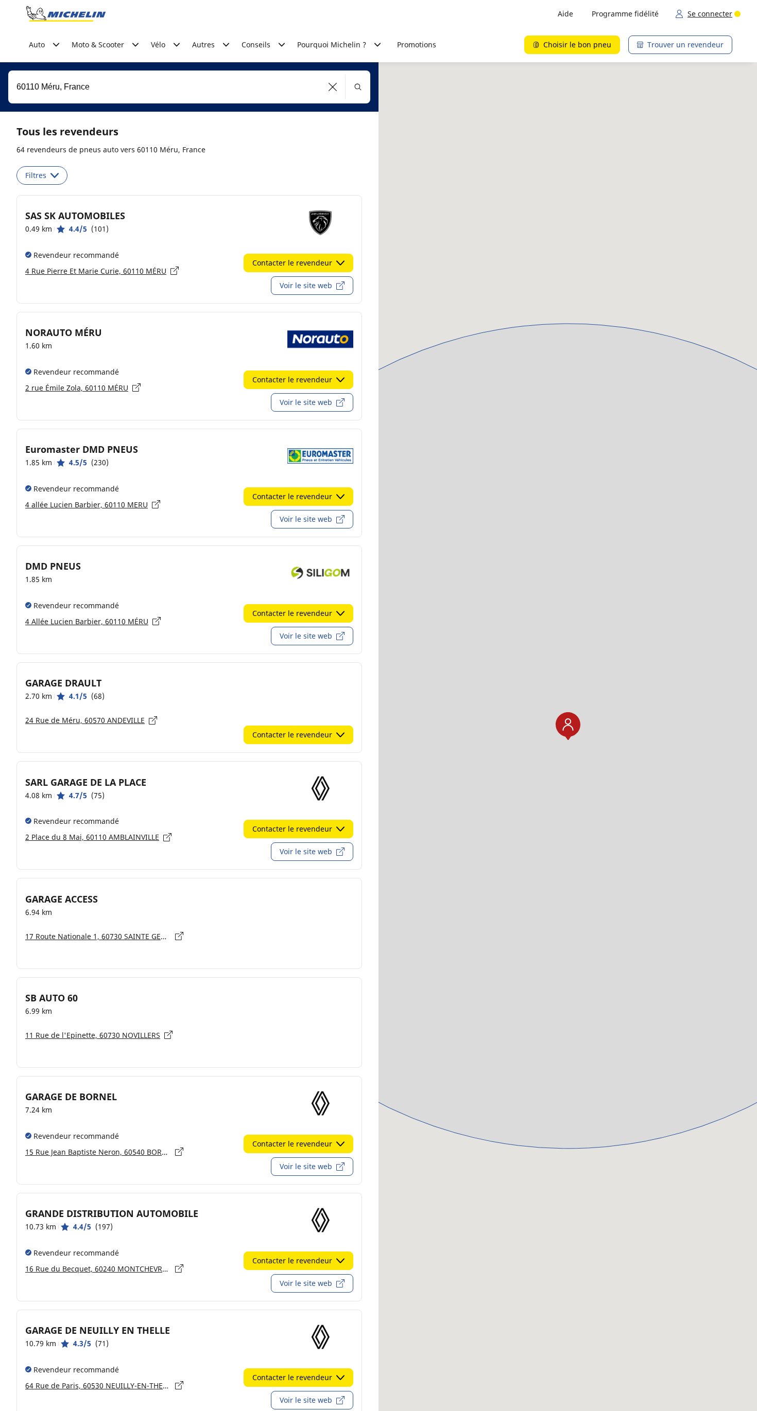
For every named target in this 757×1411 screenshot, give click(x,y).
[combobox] (189, 86)
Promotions (416, 44)
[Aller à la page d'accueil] (66, 14)
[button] (333, 87)
